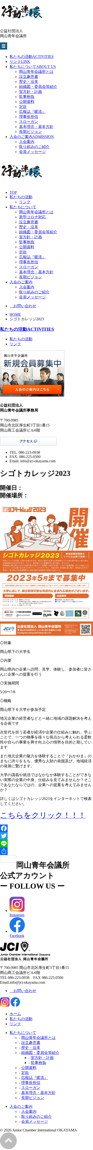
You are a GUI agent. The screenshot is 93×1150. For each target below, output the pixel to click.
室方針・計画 (30, 92)
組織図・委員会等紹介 (38, 87)
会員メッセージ (32, 152)
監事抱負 (26, 97)
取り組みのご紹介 (34, 147)
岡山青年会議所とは (36, 72)
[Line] (46, 843)
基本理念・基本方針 (36, 127)
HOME (15, 314)
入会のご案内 (32, 137)
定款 (23, 107)
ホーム (15, 1014)
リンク (20, 62)
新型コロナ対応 (32, 217)
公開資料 (26, 102)
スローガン (28, 122)
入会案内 (26, 142)
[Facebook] (46, 828)
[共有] (46, 851)
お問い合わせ (23, 306)
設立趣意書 (28, 77)
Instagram (17, 915)
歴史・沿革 (28, 82)
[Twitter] (46, 836)
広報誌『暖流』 (32, 112)
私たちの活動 (32, 57)
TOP (13, 192)
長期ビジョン (30, 132)
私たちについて (33, 67)
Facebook (17, 936)
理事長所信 (28, 117)
